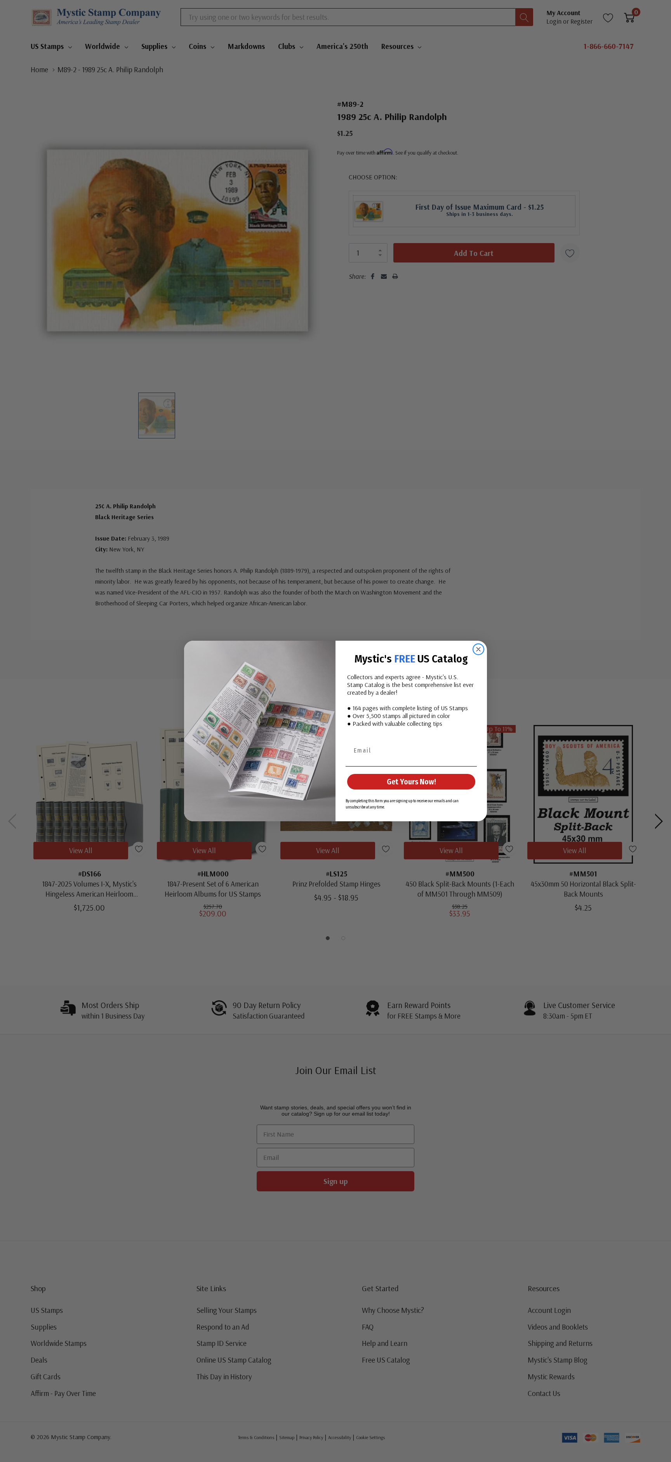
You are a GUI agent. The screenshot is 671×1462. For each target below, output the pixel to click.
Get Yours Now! (411, 781)
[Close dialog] (478, 649)
